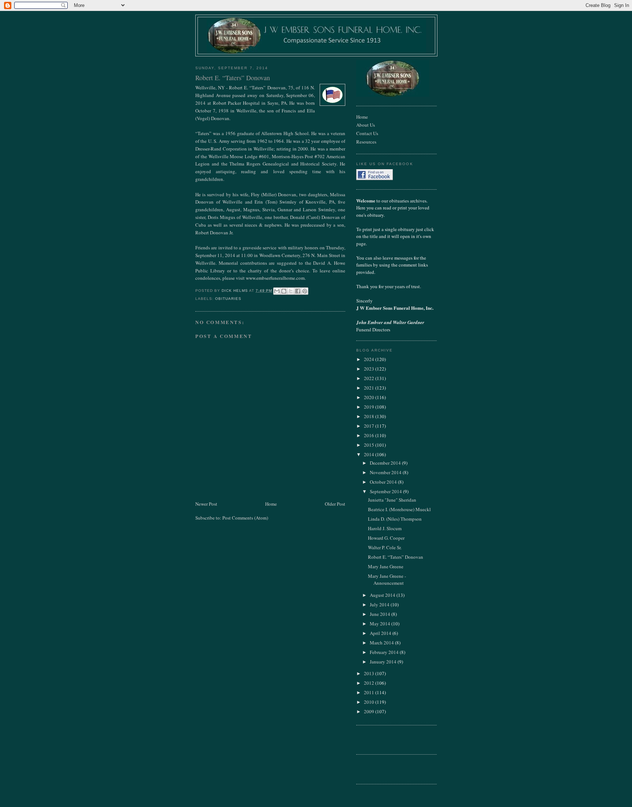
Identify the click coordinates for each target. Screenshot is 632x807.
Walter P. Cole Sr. (385, 547)
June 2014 (380, 614)
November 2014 (386, 472)
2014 (369, 454)
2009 (369, 711)
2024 (369, 359)
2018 (369, 416)
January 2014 (384, 661)
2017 (369, 426)
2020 (369, 397)
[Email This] (277, 291)
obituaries (228, 299)
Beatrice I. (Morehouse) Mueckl (399, 509)
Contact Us (367, 133)
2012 (369, 683)
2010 (369, 702)
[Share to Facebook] (297, 291)
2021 (369, 387)
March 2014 (382, 642)
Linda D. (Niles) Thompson (395, 519)
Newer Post (206, 504)
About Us (365, 125)
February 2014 (385, 652)
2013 (369, 673)
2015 (369, 445)
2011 (369, 692)
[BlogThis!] (283, 291)
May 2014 (380, 623)
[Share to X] (290, 291)
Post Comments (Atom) (245, 517)
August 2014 (383, 595)
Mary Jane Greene (385, 566)
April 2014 (381, 633)
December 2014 (386, 463)
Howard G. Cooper (386, 538)
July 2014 (380, 604)
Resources (366, 141)
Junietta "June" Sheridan (392, 500)
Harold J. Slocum (385, 528)
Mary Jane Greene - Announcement (387, 580)
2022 (369, 378)
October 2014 (384, 482)
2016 (369, 435)
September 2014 (386, 491)
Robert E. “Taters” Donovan (395, 557)
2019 (369, 407)
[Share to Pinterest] (304, 291)
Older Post (335, 504)
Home (271, 504)
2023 (369, 368)
